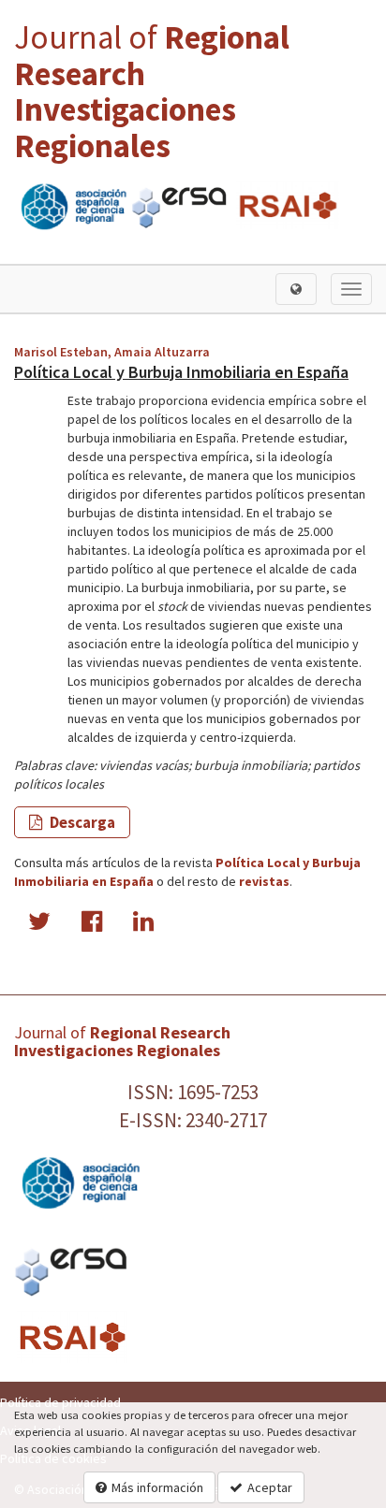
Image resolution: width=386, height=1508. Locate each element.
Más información (157, 1487)
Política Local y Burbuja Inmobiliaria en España (181, 372)
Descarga (81, 822)
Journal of (152, 92)
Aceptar (269, 1487)
